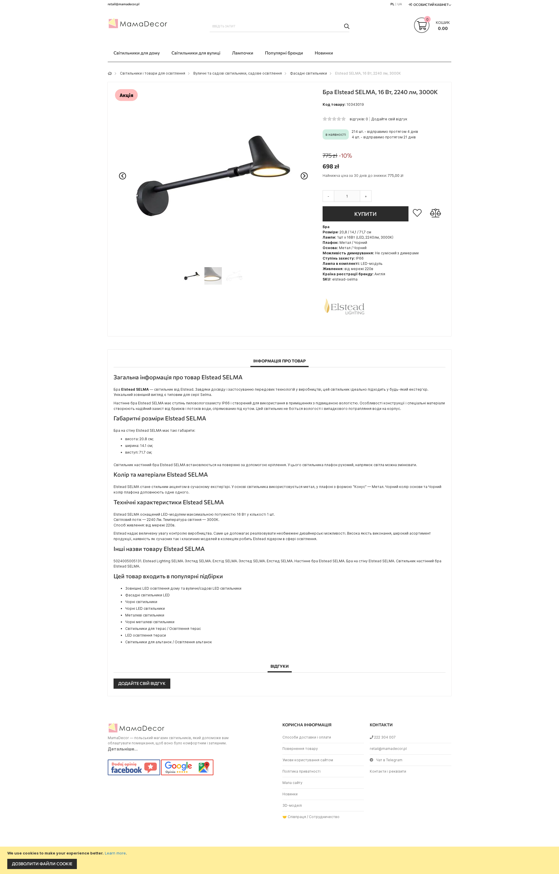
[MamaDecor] (138, 24)
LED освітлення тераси (145, 635)
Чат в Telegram (389, 760)
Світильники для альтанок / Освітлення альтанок (168, 642)
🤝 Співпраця (294, 817)
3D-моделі (292, 805)
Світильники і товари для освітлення (152, 73)
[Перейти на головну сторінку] (110, 73)
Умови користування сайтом (307, 760)
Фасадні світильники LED (147, 595)
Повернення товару (300, 748)
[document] (280, 860)
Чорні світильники (141, 602)
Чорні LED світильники (145, 608)
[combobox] (279, 26)
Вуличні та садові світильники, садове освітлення (237, 73)
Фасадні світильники (308, 73)
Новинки (290, 794)
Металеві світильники (144, 615)
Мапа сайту (292, 782)
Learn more (115, 853)
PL (392, 4)
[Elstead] (344, 327)
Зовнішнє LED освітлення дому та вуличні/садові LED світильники (183, 588)
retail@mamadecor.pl (388, 748)
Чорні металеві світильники (149, 622)
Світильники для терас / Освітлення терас (163, 628)
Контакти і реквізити (388, 771)
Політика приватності (301, 771)
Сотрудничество (324, 817)
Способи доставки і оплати (306, 737)
